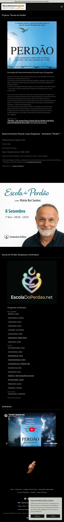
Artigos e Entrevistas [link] (30, 489)
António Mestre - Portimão (16, 317)
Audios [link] (33, 492)
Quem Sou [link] (18, 489)
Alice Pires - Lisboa (13, 313)
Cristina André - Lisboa (14, 321)
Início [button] (12, 489)
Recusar (37, 516)
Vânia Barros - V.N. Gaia (15, 387)
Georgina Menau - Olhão (15, 333)
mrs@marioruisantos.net (34, 162)
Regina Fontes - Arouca (14, 383)
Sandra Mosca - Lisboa (14, 341)
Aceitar (53, 516)
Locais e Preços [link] (42, 492)
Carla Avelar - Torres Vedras (16, 329)
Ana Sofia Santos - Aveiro (15, 351)
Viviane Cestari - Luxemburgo (16, 393)
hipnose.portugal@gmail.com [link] (26, 509)
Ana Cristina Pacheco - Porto (16, 347)
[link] (13, 6)
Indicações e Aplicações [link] (46, 489)
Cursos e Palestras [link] (23, 492)
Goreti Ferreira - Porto (14, 371)
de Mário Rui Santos (30, 121)
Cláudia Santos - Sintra (14, 325)
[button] (61, 6)
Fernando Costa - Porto (15, 367)
